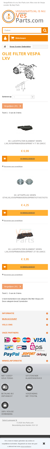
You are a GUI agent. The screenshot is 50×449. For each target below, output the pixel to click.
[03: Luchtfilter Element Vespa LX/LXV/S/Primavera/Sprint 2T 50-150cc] (25, 236)
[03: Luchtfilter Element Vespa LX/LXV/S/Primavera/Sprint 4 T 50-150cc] (25, 127)
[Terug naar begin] (5, 46)
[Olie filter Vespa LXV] (25, 77)
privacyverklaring (26, 446)
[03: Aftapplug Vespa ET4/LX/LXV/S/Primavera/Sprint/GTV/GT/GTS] (25, 182)
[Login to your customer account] (5, 38)
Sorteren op (6, 97)
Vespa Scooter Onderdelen (20, 47)
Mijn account (9, 319)
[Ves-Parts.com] (25, 16)
